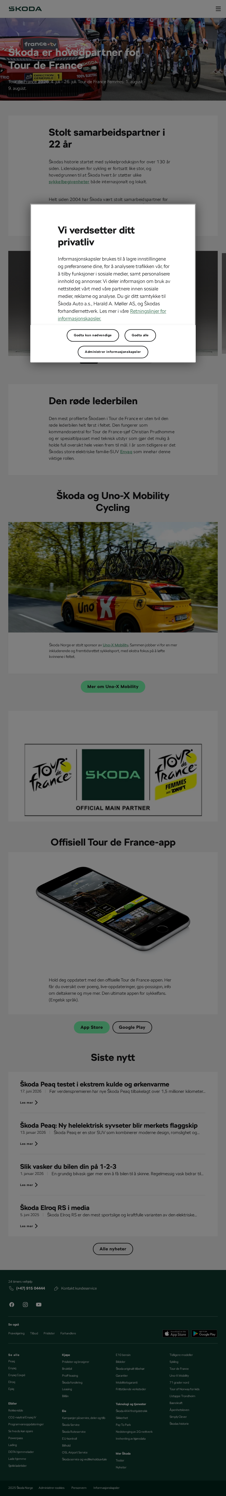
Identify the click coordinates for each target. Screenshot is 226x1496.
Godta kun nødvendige (93, 335)
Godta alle (140, 335)
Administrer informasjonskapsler (113, 352)
